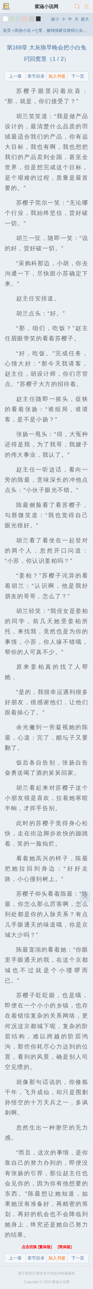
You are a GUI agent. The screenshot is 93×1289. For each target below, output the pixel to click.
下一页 (77, 76)
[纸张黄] (38, 18)
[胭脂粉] (25, 18)
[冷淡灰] (31, 18)
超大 (85, 19)
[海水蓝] (18, 18)
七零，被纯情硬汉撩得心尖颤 (60, 30)
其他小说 (23, 30)
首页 (7, 30)
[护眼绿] (12, 18)
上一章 (15, 76)
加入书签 (57, 76)
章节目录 (36, 76)
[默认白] (5, 18)
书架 (6, 6)
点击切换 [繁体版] (37, 1247)
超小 (55, 19)
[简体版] (65, 1247)
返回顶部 (85, 897)
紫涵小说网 (46, 6)
